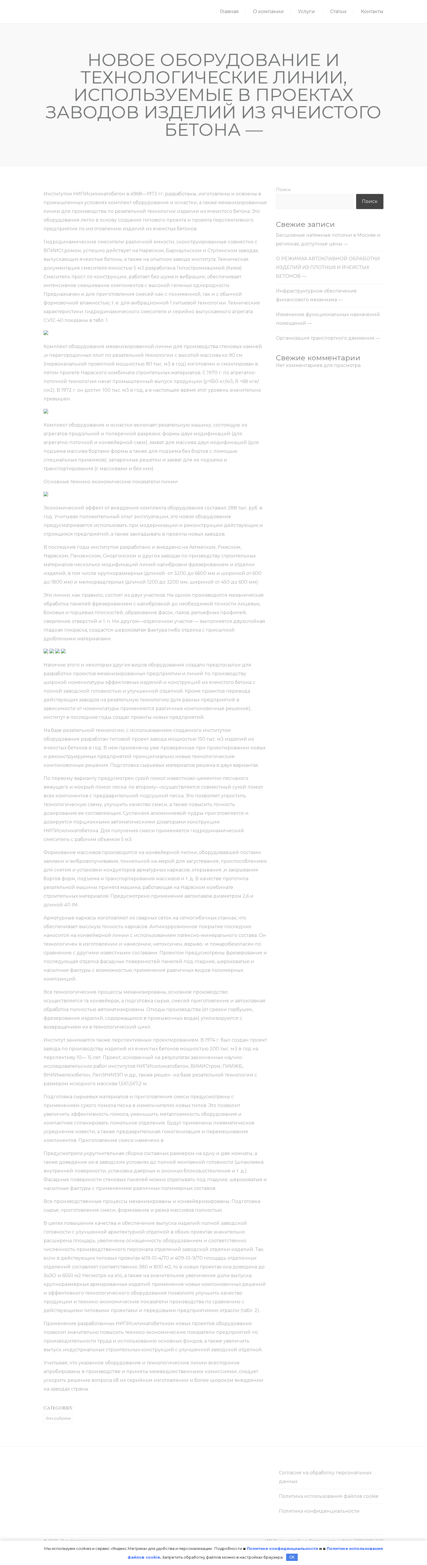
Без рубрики (58, 1418)
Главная (229, 11)
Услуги (306, 11)
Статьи (338, 11)
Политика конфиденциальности (319, 1511)
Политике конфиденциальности (282, 1548)
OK (292, 1557)
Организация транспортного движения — (328, 338)
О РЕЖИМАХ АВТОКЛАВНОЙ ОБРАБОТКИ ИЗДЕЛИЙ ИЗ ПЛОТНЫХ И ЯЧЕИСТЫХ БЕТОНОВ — (328, 267)
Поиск (283, 189)
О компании (268, 11)
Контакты (372, 11)
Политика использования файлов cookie (328, 1496)
